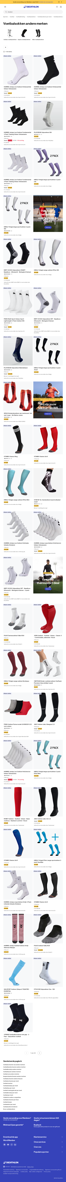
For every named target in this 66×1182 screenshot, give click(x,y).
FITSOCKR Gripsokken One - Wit (44, 989)
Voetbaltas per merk (9, 1088)
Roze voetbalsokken (9, 1109)
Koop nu (48, 589)
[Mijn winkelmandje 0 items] (61, 7)
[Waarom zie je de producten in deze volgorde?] (4, 51)
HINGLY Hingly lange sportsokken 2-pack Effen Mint (47, 772)
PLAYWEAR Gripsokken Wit (43, 132)
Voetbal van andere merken (11, 1074)
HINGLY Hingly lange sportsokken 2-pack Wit (17, 228)
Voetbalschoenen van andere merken (14, 1064)
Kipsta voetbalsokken (24, 39)
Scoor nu (48, 227)
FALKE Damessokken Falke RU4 (14, 635)
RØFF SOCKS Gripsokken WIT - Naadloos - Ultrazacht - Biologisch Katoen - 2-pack (17, 589)
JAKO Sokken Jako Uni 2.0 (42, 819)
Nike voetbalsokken (38, 39)
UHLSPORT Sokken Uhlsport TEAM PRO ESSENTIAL (16, 990)
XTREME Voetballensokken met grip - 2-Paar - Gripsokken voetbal (16, 1035)
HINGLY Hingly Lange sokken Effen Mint (16, 500)
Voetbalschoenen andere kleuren (12, 1078)
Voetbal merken (7, 1083)
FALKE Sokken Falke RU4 (42, 945)
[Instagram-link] (11, 1144)
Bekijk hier (48, 413)
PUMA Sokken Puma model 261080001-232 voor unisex (18, 725)
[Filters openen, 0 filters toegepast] (5, 47)
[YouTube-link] (8, 1144)
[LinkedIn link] (15, 1144)
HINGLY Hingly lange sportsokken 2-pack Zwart (47, 369)
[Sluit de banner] (61, 2)
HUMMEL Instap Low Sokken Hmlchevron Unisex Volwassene (17, 772)
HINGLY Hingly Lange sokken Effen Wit (46, 270)
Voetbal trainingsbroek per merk (12, 1090)
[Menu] (5, 7)
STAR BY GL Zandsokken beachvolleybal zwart (47, 501)
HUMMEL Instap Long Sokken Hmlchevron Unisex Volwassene (47, 544)
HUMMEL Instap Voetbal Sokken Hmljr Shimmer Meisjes (16, 946)
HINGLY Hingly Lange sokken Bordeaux (16, 681)
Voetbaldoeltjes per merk (10, 1085)
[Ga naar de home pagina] (31, 7)
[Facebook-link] (4, 1144)
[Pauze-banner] (59, 2)
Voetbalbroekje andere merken (12, 1069)
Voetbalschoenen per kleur (11, 1099)
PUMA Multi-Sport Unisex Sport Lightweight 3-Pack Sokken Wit (14, 320)
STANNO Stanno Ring (11, 456)
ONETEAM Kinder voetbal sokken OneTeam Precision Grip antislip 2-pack (48, 682)
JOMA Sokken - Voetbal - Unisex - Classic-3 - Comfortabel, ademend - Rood (48, 636)
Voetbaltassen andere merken (12, 1071)
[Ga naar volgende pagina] (39, 1053)
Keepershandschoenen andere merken (14, 1076)
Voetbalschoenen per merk (11, 1081)
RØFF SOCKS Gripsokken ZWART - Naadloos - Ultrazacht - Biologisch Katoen (17, 271)
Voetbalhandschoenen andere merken (14, 1067)
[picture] (18, 70)
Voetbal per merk (8, 1095)
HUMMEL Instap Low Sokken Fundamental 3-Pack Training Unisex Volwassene (17, 133)
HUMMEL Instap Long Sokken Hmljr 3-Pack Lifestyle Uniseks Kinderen (18, 903)
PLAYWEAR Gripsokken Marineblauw (16, 368)
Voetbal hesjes (7, 1102)
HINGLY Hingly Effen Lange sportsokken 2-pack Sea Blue (47, 861)
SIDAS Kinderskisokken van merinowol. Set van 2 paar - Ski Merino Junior (18, 414)
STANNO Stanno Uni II (41, 456)
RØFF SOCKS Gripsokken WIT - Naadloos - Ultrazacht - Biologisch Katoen (47, 320)
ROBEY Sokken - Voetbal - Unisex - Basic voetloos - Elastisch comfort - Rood (17, 820)
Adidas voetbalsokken (10, 39)
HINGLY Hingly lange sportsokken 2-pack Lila (47, 180)
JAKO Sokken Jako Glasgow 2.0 (44, 724)
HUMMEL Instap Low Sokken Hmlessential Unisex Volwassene (17, 88)
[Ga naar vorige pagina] (26, 1053)
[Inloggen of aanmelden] (57, 7)
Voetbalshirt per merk (9, 1104)
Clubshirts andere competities (12, 1097)
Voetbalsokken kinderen (10, 1106)
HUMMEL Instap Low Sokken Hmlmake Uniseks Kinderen (16, 544)
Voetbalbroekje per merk (10, 1092)
